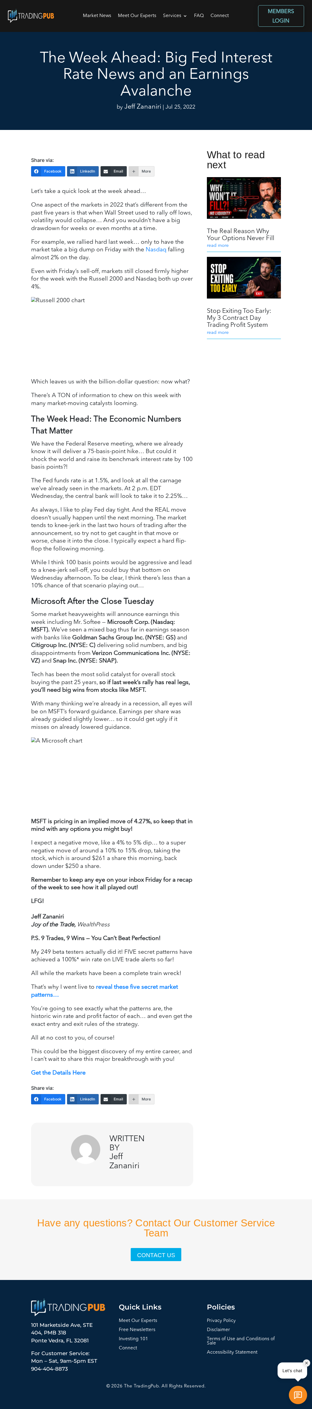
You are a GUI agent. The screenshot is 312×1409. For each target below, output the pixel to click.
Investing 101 (133, 1339)
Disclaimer (218, 1330)
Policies (221, 1307)
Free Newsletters (137, 1330)
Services (172, 16)
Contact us (156, 1255)
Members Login (281, 16)
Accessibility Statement (232, 1352)
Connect (220, 16)
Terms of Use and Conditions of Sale (241, 1341)
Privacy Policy (221, 1321)
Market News (97, 16)
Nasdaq (156, 250)
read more (218, 245)
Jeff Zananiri (142, 107)
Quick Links (140, 1307)
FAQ (199, 16)
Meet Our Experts (137, 16)
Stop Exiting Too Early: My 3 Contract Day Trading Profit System (239, 318)
